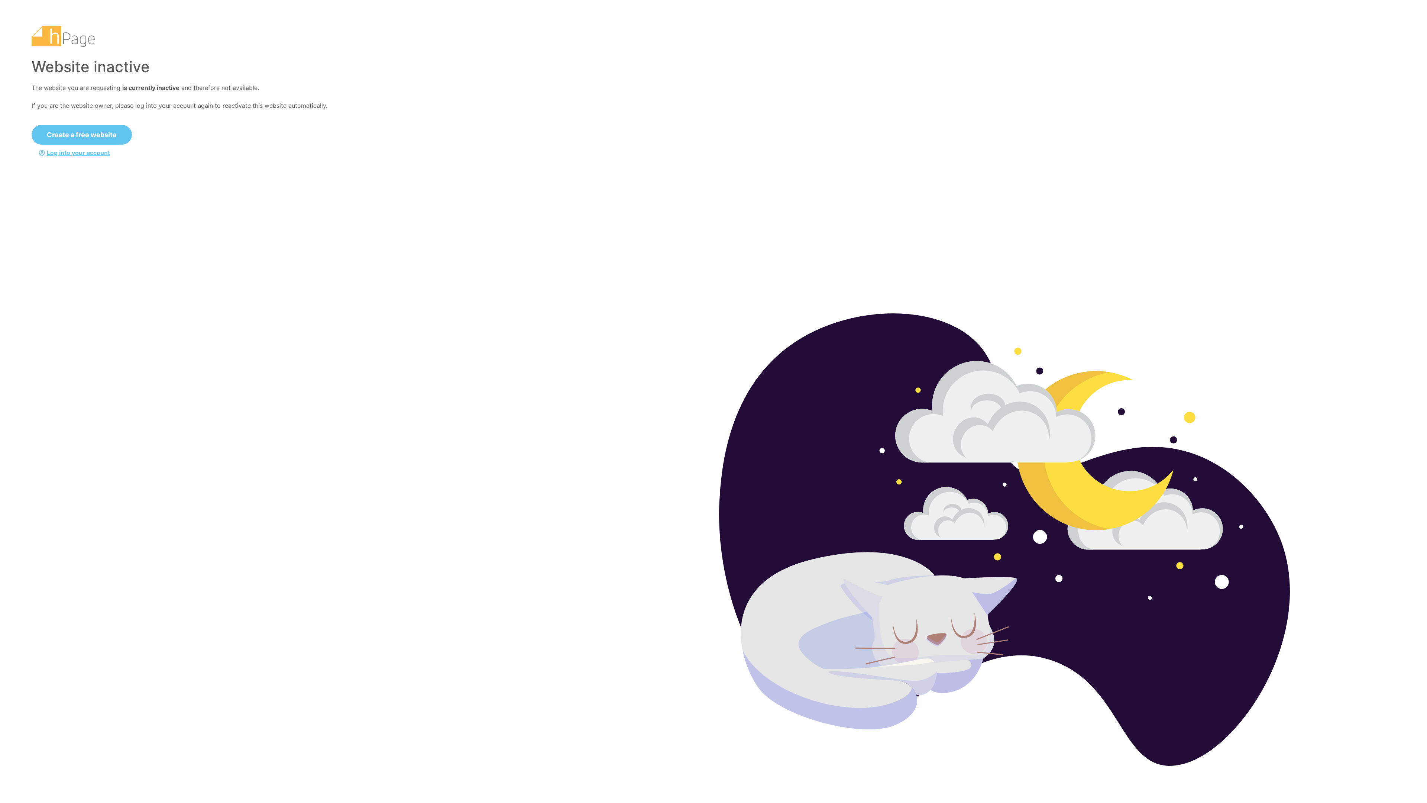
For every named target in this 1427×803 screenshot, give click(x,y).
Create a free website (82, 135)
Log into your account (78, 153)
